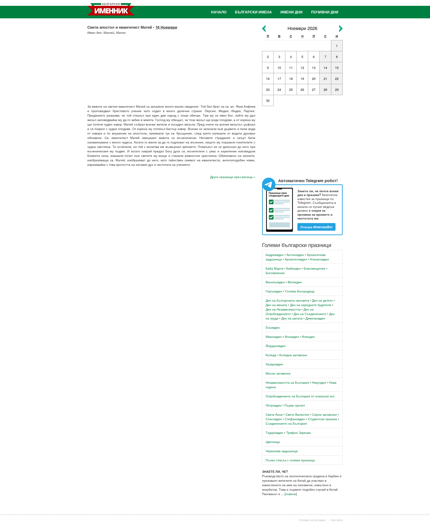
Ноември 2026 (302, 28)
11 (291, 67)
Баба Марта (274, 268)
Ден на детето (322, 300)
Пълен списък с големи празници (290, 460)
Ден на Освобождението (290, 311)
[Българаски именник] (110, 9)
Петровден (274, 405)
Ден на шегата (292, 318)
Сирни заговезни (324, 414)
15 (337, 67)
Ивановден (274, 336)
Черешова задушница (282, 451)
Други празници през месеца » (232, 177)
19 (302, 78)
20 (314, 78)
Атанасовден (319, 259)
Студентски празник (322, 419)
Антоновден (295, 254)
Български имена (253, 12)
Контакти (337, 520)
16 (268, 78)
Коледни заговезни (293, 355)
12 (302, 67)
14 (325, 67)
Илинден (308, 336)
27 (314, 89)
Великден (295, 282)
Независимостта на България (287, 382)
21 (325, 78)
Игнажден (292, 336)
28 (325, 89)
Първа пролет (294, 405)
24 (279, 89)
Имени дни (291, 12)
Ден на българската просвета (287, 300)
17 (279, 78)
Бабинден (293, 268)
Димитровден (315, 318)
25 (291, 89)
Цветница (273, 441)
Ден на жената (276, 304)
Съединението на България (286, 423)
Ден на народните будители (310, 304)
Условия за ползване (312, 520)
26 (302, 89)
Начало (218, 12)
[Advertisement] (171, 68)
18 (291, 78)
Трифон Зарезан (298, 432)
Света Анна (274, 414)
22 (337, 78)
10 (279, 67)
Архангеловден (296, 259)
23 (268, 89)
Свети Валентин (297, 414)
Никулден (319, 382)
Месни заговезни (278, 373)
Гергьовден (274, 291)
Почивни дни (324, 12)
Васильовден (275, 282)
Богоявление (275, 273)
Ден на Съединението (310, 313)
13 (314, 67)
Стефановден (295, 419)
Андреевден (275, 254)
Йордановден (276, 345)
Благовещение (314, 268)
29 (337, 89)
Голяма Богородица (299, 291)
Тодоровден (274, 432)
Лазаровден (274, 364)
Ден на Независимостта (283, 309)
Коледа (271, 355)
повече (291, 494)
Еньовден (273, 327)
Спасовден (274, 419)
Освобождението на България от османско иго (300, 396)
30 (268, 100)
